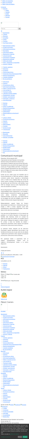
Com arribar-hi (7, 361)
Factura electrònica (8, 343)
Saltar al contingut (7, 2)
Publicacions (6, 269)
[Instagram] (4, 406)
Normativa (6, 321)
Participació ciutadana (9, 327)
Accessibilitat (6, 415)
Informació (6, 353)
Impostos (5, 339)
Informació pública (8, 322)
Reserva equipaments (9, 346)
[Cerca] (19, 29)
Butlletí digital (6, 147)
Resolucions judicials (8, 329)
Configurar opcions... (6, 437)
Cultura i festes (7, 390)
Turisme (5, 398)
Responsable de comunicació (11, 151)
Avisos (4, 267)
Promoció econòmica (8, 392)
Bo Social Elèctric (7, 349)
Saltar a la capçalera (7, 1)
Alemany (7, 15)
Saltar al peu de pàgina (8, 4)
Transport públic (7, 363)
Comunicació (6, 402)
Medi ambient (6, 397)
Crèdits (5, 408)
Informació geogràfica (9, 358)
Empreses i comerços (8, 370)
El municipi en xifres (8, 356)
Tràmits (3, 336)
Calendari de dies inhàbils (10, 365)
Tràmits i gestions (8, 338)
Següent (7, 287)
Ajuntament (4, 314)
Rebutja (20, 437)
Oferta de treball (7, 331)
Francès (7, 17)
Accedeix (3, 311)
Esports (5, 393)
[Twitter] (11, 404)
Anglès (7, 14)
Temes (2, 388)
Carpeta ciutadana (8, 348)
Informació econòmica (9, 319)
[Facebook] (17, 404)
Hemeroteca (6, 149)
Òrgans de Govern (8, 317)
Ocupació (5, 341)
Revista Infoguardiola (8, 146)
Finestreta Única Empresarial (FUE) (12, 344)
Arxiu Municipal (7, 371)
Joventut (5, 395)
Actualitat (3, 373)
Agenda (5, 142)
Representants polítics (9, 316)
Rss (4, 152)
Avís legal (5, 413)
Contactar (3, 7)
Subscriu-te (4, 299)
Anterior (3, 287)
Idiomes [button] (5, 8)
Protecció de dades (8, 411)
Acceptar (25, 437)
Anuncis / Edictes (7, 334)
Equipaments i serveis (9, 366)
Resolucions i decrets (8, 324)
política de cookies (14, 434)
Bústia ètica (6, 416)
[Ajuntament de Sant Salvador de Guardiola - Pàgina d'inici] (9, 24)
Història (5, 354)
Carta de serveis (7, 326)
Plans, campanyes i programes (11, 332)
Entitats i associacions (9, 368)
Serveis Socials (7, 400)
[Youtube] (23, 404)
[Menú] (1, 31)
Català (7, 10)
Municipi (3, 351)
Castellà (7, 12)
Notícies (5, 141)
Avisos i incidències (8, 144)
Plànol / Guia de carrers (9, 359)
